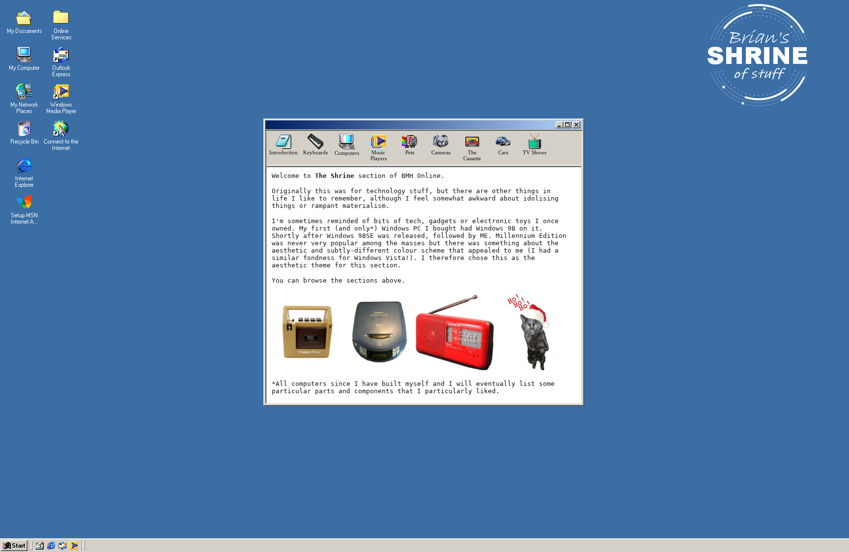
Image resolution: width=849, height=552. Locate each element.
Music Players (378, 155)
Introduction (283, 152)
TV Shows (534, 152)
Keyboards (315, 152)
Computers (347, 153)
